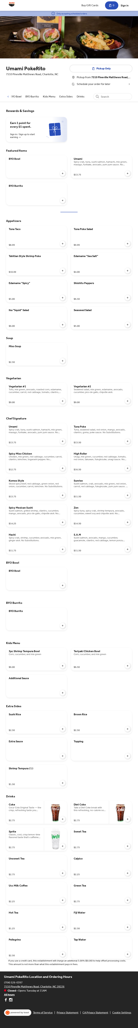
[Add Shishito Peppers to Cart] (127, 297)
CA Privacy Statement (95, 1012)
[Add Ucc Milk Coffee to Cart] (62, 900)
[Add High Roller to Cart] (127, 468)
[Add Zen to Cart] (127, 522)
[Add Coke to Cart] (62, 819)
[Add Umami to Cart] (127, 173)
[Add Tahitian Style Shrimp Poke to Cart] (62, 270)
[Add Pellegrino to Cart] (62, 954)
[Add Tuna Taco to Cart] (62, 243)
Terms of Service (43, 1012)
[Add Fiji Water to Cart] (127, 927)
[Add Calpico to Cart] (127, 873)
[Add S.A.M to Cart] (127, 549)
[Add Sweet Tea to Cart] (127, 846)
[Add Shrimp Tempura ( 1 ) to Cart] (62, 783)
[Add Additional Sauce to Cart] (62, 693)
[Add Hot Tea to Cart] (62, 927)
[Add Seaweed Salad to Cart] (127, 324)
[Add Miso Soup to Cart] (62, 361)
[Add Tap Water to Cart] (127, 954)
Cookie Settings (121, 1012)
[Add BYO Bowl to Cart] (62, 173)
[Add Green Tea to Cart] (127, 900)
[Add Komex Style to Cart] (62, 495)
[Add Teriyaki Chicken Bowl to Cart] (127, 666)
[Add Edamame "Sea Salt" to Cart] (127, 270)
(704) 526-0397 (13, 982)
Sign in (125, 5)
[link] (16, 96)
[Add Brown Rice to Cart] (127, 729)
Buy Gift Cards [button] (89, 5)
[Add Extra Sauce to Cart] (62, 756)
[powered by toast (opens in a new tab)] (18, 1013)
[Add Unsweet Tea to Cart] (62, 873)
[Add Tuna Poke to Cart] (127, 441)
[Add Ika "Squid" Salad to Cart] (62, 324)
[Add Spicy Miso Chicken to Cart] (62, 468)
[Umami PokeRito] (11, 4)
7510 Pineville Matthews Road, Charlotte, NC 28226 (34, 986)
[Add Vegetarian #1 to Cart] (62, 401)
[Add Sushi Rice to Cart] (62, 729)
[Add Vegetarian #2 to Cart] (127, 401)
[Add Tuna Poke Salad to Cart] (127, 243)
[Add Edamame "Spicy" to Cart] (62, 297)
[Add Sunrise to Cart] (127, 495)
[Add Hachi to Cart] (62, 549)
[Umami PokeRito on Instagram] (10, 1000)
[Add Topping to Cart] (127, 756)
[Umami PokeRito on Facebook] (6, 1000)
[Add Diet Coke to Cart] (127, 819)
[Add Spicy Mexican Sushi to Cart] (62, 522)
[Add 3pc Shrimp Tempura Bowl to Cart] (62, 666)
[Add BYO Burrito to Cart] (62, 200)
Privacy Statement (67, 1012)
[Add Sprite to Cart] (62, 846)
